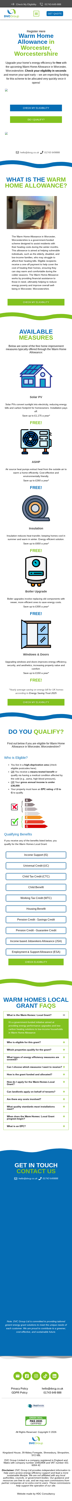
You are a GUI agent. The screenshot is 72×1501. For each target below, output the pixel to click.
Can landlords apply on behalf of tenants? (31, 1091)
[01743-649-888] (41, 4)
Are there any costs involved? (24, 1099)
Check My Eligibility (26, 4)
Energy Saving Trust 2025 (43, 693)
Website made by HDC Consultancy (36, 1493)
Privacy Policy (19, 1388)
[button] (36, 13)
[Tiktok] (45, 1376)
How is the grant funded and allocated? (29, 1074)
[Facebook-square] (27, 1376)
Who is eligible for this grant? (24, 1042)
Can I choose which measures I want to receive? (34, 1067)
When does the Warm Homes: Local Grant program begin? (30, 1117)
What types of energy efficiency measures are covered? (33, 1058)
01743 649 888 (52, 1392)
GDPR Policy (19, 1392)
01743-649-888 (53, 4)
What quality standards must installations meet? (31, 1107)
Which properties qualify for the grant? (29, 1049)
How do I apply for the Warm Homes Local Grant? (31, 1083)
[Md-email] (17, 1376)
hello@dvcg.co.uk (52, 1388)
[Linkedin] (54, 1376)
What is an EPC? (16, 1126)
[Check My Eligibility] (12, 4)
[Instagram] (36, 1376)
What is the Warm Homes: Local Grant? (29, 1015)
